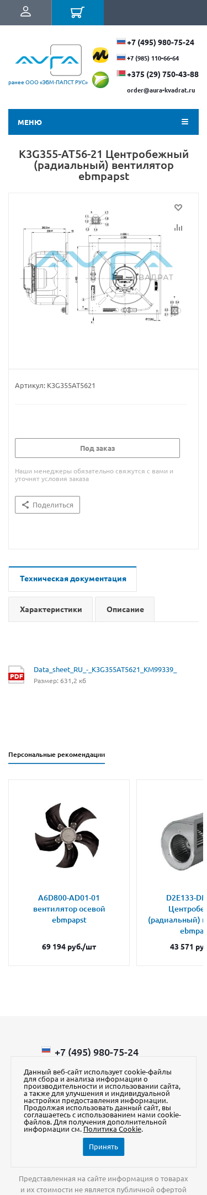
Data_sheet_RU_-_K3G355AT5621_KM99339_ (105, 669)
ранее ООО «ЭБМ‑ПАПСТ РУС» (48, 82)
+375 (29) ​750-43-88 (163, 74)
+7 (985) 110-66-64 (153, 58)
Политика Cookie (112, 1128)
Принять (103, 1146)
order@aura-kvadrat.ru (161, 90)
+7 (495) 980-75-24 (160, 42)
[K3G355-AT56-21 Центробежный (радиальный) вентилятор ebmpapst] (103, 278)
